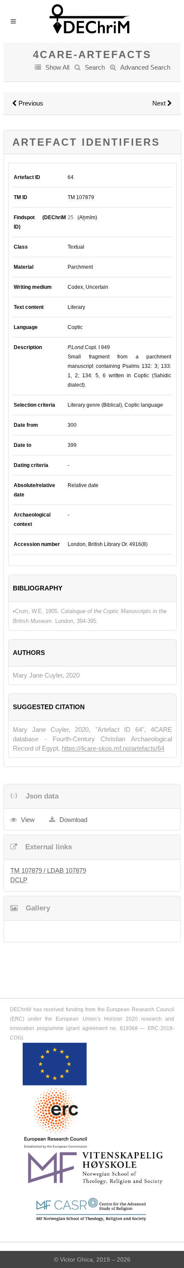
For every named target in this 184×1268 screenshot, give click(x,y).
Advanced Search (145, 67)
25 (71, 217)
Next (159, 103)
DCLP (18, 879)
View (28, 819)
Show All (57, 67)
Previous (30, 103)
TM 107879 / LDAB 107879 (48, 870)
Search (95, 67)
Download (73, 819)
